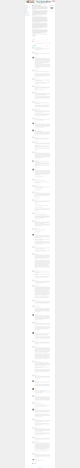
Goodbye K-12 (26, 10)
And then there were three (27, 13)
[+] (43, 43)
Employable (26, 12)
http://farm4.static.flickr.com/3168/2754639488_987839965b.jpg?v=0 (42, 297)
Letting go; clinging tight (37, 5)
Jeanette (36, 375)
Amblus (36, 419)
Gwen (35, 453)
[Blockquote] (40, 43)
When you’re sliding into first (27, 11)
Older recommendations (51, 11)
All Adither (36, 459)
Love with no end (26, 7)
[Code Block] (41, 43)
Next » (35, 463)
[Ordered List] (38, 43)
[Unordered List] (39, 43)
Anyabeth (36, 109)
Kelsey (35, 137)
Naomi (35, 70)
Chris (35, 169)
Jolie (35, 332)
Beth (35, 280)
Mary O (35, 52)
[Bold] (35, 43)
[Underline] (36, 43)
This (35, 454)
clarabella (36, 57)
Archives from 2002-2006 (27, 15)
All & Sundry (41, 467)
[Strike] (37, 43)
